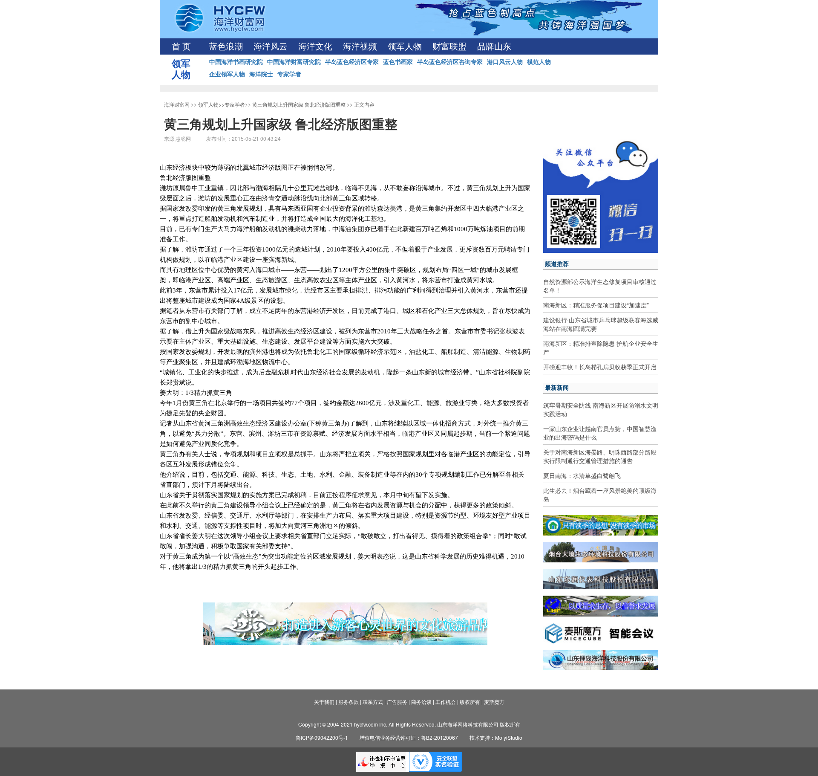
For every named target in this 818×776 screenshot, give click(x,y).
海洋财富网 (177, 104)
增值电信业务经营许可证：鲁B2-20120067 (409, 737)
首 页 (181, 46)
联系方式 (373, 701)
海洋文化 (315, 46)
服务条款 (348, 701)
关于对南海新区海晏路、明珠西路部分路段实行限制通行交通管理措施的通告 (600, 456)
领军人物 (405, 46)
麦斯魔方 (494, 701)
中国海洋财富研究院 (294, 61)
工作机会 (445, 701)
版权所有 (470, 701)
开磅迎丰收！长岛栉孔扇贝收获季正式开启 (600, 366)
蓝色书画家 (398, 61)
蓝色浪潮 (226, 46)
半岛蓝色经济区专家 (352, 61)
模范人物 (539, 61)
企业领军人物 (227, 73)
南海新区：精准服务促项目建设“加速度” (596, 305)
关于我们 (324, 701)
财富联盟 (449, 46)
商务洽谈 (421, 701)
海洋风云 (270, 46)
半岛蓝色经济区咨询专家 (450, 61)
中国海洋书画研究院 (236, 61)
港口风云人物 (505, 61)
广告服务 (397, 701)
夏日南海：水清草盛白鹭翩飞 (582, 475)
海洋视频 (360, 46)
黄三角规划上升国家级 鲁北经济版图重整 (299, 104)
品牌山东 (494, 46)
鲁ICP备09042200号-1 (322, 737)
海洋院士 (261, 73)
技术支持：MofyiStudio (495, 737)
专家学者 (289, 73)
